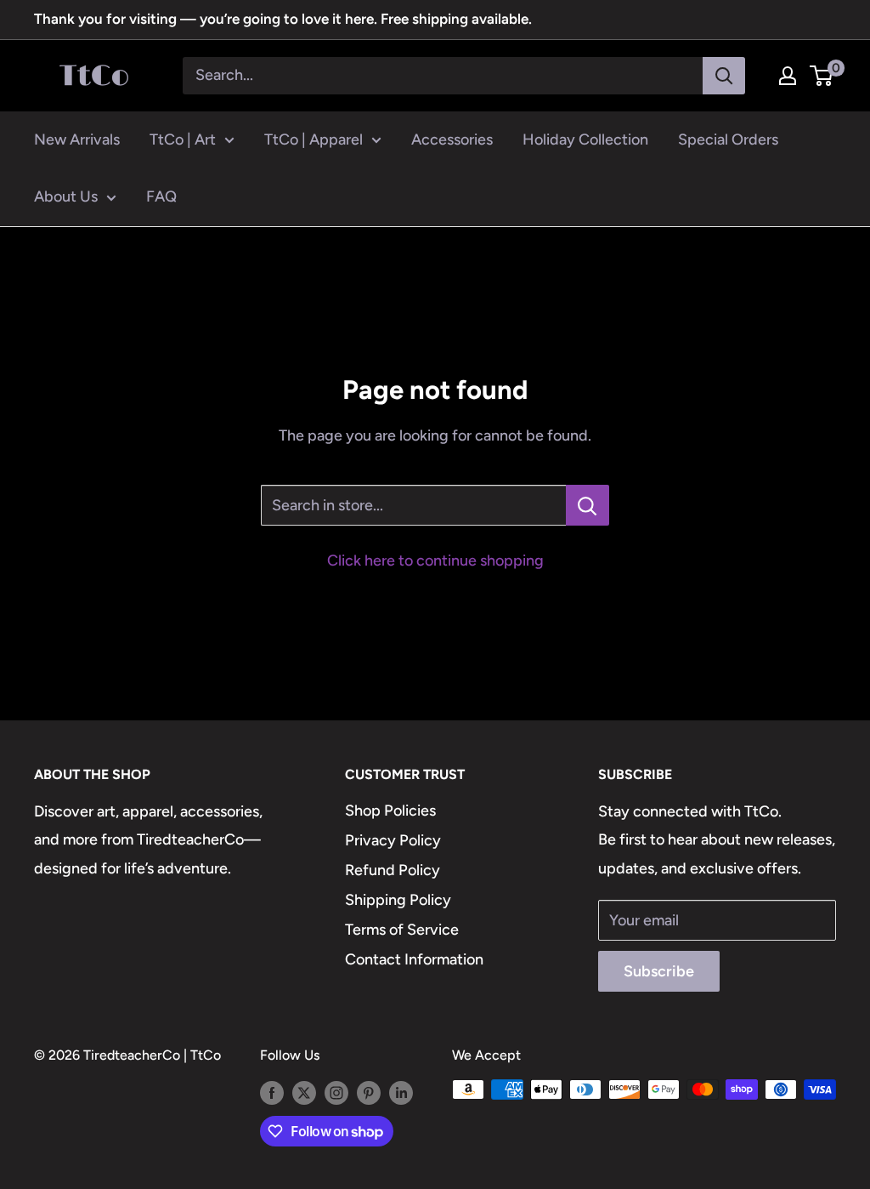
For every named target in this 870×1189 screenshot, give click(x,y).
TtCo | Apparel (313, 139)
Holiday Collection (585, 139)
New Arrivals (77, 139)
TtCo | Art (183, 139)
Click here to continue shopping (435, 560)
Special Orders (728, 139)
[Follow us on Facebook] (272, 1092)
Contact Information (414, 959)
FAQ (161, 196)
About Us (66, 196)
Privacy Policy (393, 840)
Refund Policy (392, 870)
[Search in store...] (587, 505)
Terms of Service (402, 929)
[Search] (724, 75)
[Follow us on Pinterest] (369, 1092)
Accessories (452, 139)
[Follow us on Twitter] (304, 1092)
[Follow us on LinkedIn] (401, 1092)
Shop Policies (390, 810)
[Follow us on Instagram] (336, 1092)
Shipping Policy (398, 899)
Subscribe (659, 971)
